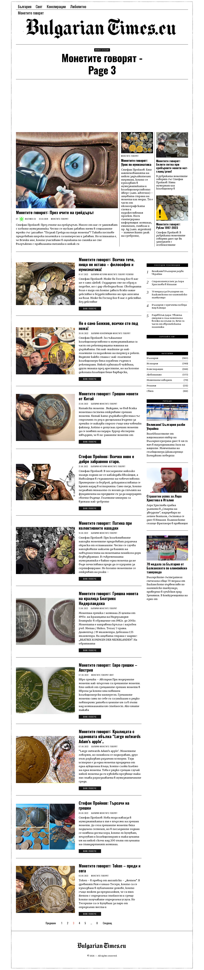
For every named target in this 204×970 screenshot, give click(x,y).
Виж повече (90, 308)
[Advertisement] (102, 108)
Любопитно (154, 374)
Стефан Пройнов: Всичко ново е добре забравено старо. (106, 459)
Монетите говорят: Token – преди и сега (109, 868)
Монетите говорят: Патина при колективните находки (105, 525)
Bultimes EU (30, 219)
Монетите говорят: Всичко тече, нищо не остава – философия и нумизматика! (107, 264)
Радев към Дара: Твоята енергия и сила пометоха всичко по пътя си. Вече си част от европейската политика (168, 321)
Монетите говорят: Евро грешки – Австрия (108, 667)
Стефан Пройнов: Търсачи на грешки (104, 805)
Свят (111, 675)
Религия (130, 274)
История (103, 274)
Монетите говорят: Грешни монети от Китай (108, 396)
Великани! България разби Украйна (168, 273)
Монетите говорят (60, 219)
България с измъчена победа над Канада (169, 306)
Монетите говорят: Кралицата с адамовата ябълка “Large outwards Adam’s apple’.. (110, 736)
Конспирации (106, 333)
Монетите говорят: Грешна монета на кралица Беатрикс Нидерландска (108, 598)
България (95, 274)
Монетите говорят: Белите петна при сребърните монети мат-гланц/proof (172, 166)
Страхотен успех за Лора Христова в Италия (168, 283)
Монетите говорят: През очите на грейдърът (55, 212)
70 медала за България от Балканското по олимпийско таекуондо (169, 294)
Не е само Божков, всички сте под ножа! (108, 325)
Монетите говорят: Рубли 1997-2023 (168, 225)
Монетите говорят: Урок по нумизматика (136, 162)
